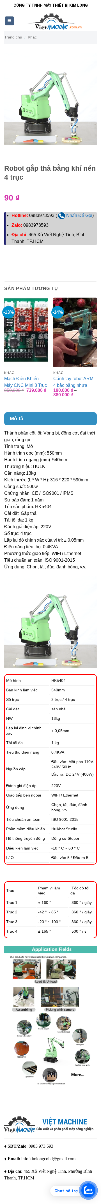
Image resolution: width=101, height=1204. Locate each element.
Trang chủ (13, 37)
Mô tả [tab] (17, 418)
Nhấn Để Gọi (78, 215)
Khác (32, 37)
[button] (9, 21)
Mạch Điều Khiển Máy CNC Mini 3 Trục (25, 382)
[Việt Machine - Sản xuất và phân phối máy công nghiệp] (56, 21)
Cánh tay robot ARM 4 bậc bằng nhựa (73, 382)
